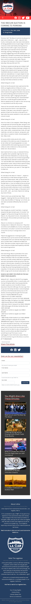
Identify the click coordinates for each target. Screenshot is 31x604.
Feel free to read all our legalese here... (15, 584)
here (5, 335)
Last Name (5, 373)
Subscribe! (25, 382)
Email (3, 360)
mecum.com (7, 338)
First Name (5, 368)
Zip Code (4, 380)
